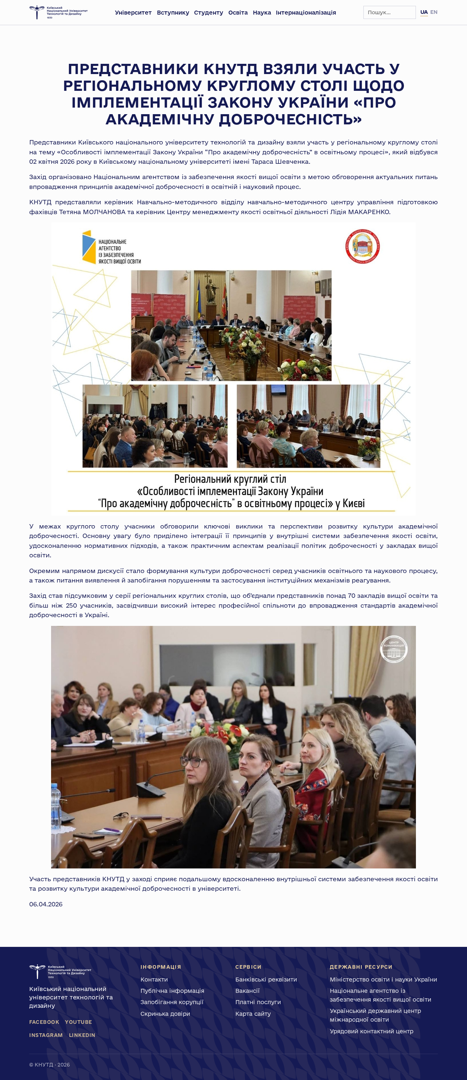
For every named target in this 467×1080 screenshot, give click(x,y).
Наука (262, 12)
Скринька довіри (165, 1013)
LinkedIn (82, 1035)
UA (424, 12)
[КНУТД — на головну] (58, 12)
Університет (133, 12)
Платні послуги (258, 1002)
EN (434, 12)
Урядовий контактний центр (371, 1031)
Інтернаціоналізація (306, 12)
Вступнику (173, 12)
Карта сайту (253, 1013)
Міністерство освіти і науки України (383, 979)
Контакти (154, 979)
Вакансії (247, 990)
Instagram (46, 1035)
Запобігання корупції (172, 1002)
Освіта (238, 12)
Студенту (208, 12)
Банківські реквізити (266, 979)
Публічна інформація (172, 990)
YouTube (78, 1022)
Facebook (44, 1022)
